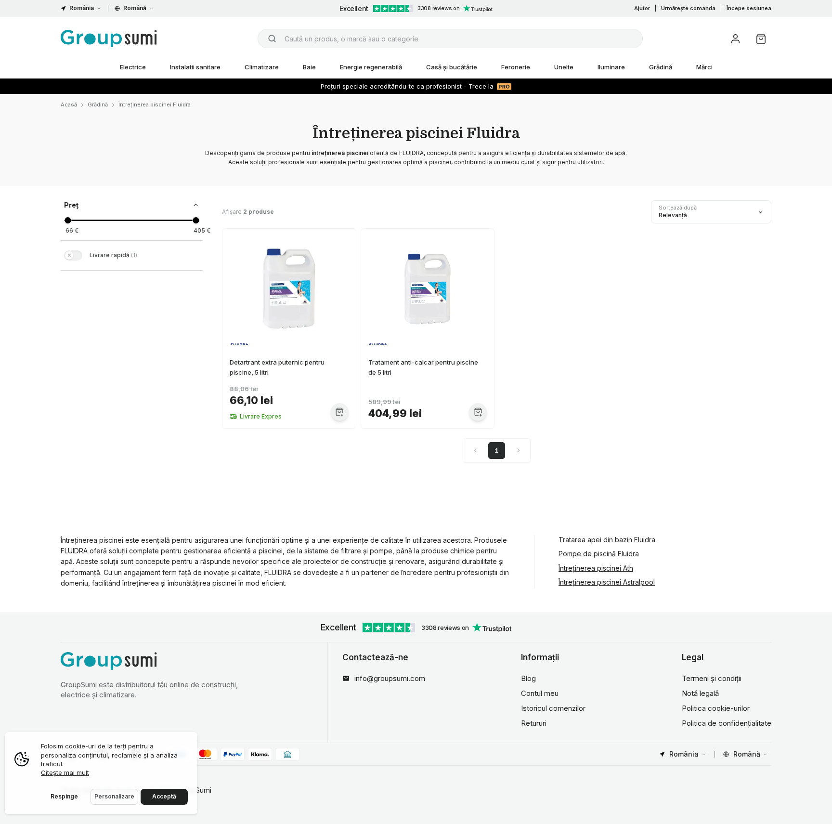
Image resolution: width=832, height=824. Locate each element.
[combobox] (450, 38)
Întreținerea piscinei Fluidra (154, 104)
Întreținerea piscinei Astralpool (607, 582)
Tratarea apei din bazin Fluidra (607, 540)
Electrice (133, 67)
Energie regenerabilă (371, 67)
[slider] (67, 220)
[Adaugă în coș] (340, 412)
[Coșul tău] (761, 39)
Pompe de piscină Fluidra (599, 553)
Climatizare (262, 67)
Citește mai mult (65, 772)
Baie (309, 67)
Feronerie (515, 67)
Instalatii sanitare (195, 67)
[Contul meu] (735, 39)
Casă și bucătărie (451, 67)
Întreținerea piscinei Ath (596, 568)
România (81, 8)
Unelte (563, 67)
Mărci (704, 67)
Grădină (660, 67)
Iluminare (611, 67)
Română (134, 8)
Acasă (69, 104)
